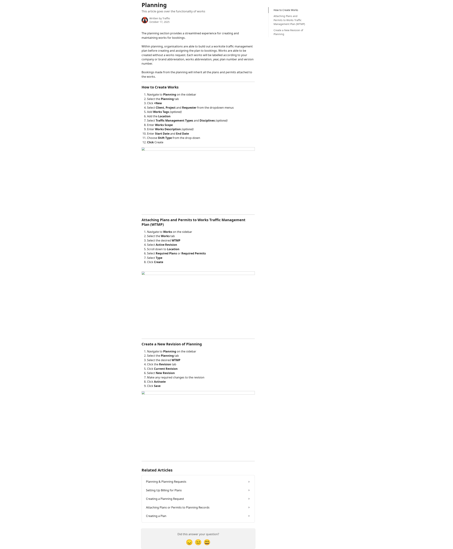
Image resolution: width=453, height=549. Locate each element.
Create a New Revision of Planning (288, 32)
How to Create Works (286, 10)
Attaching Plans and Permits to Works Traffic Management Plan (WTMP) (289, 20)
